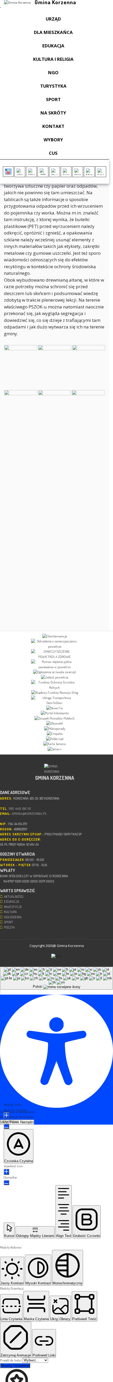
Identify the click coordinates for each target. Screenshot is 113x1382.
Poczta (9, 927)
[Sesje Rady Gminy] (100, 171)
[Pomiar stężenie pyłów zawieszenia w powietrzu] (54, 664)
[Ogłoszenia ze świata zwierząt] (54, 672)
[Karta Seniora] (54, 744)
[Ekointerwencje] (54, 636)
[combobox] (56, 978)
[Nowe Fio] (54, 708)
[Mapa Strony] (77, 171)
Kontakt (53, 126)
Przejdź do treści (11, 1360)
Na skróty (53, 113)
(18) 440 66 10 (20, 808)
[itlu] (56, 956)
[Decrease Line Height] (6, 1182)
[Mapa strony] (89, 171)
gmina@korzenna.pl (29, 813)
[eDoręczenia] (19, 171)
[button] (0, 992)
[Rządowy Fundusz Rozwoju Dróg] (54, 692)
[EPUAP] (31, 171)
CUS (53, 153)
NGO (53, 72)
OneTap (28, 1117)
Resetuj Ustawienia (15, 1366)
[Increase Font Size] (6, 1115)
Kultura (10, 912)
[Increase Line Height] (6, 1172)
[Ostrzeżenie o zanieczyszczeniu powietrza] (54, 644)
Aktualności (13, 896)
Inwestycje (13, 907)
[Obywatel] (54, 723)
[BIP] (43, 171)
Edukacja (53, 46)
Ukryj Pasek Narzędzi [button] (17, 1122)
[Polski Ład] (54, 739)
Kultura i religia (53, 59)
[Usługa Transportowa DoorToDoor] (54, 700)
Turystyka (53, 86)
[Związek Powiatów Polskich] (54, 718)
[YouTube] (54, 171)
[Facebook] (66, 171)
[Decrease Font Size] (6, 1126)
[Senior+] (54, 749)
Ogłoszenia (13, 917)
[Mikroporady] (54, 728)
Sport (53, 99)
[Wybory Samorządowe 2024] (8, 171)
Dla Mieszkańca (53, 32)
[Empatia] (54, 733)
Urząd (53, 19)
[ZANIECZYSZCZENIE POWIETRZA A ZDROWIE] (54, 654)
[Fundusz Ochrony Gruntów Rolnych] (54, 685)
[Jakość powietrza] (54, 677)
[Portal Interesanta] (54, 713)
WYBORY (53, 140)
